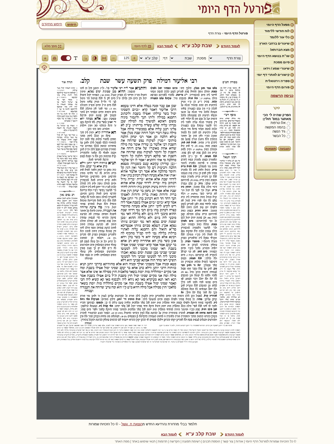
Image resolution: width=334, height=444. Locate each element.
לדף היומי (140, 46)
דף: (164, 58)
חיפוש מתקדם (52, 24)
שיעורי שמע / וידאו (276, 68)
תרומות (162, 441)
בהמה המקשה (275, 127)
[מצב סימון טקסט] (75, 58)
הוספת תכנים (211, 441)
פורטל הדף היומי (236, 33)
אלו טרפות (278, 123)
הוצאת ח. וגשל (131, 424)
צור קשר (228, 441)
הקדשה (175, 441)
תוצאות (270, 149)
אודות (239, 441)
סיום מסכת (282, 62)
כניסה (289, 95)
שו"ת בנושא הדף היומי (273, 56)
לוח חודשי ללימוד (277, 31)
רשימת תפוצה (191, 441)
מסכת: (201, 58)
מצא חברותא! (280, 50)
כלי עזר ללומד (280, 37)
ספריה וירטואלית (277, 81)
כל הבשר (278, 136)
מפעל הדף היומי (278, 25)
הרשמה (277, 95)
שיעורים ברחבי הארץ (274, 43)
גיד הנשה (278, 131)
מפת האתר (122, 441)
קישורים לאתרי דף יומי (273, 75)
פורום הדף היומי (278, 87)
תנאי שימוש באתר (144, 441)
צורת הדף (214, 33)
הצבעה (285, 149)
